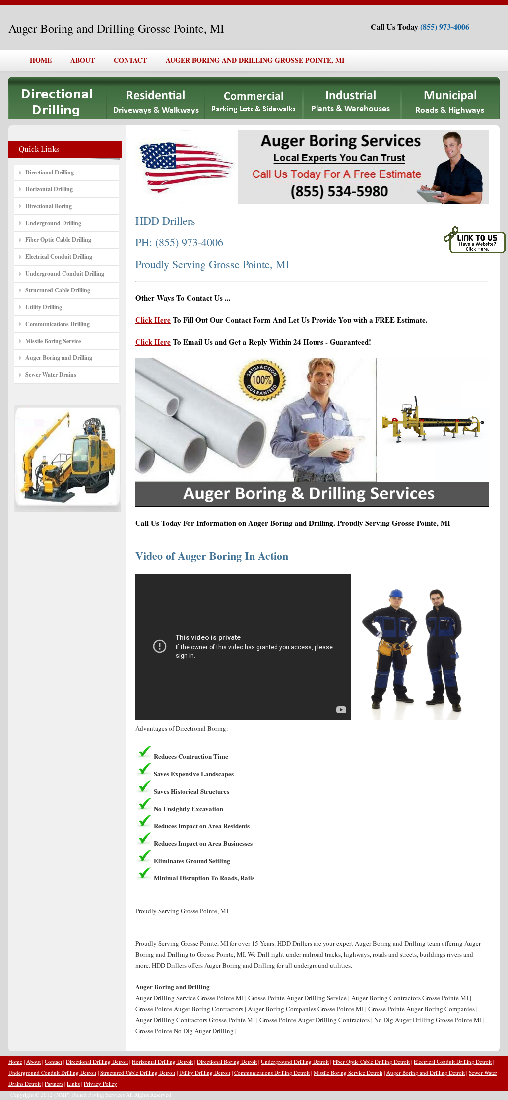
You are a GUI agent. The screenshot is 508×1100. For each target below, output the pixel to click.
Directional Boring (48, 206)
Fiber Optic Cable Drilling (58, 239)
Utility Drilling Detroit (204, 1072)
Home (15, 1061)
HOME (41, 60)
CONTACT (130, 60)
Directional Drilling (49, 172)
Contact (53, 1061)
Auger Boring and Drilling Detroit (425, 1072)
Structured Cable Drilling (57, 290)
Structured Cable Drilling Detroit (137, 1072)
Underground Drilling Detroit (295, 1061)
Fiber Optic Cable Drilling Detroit (371, 1061)
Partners (54, 1083)
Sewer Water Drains (50, 374)
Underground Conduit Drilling (64, 273)
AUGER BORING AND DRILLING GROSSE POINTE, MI (255, 60)
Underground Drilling (53, 223)
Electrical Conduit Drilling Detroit (453, 1061)
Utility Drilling (43, 307)
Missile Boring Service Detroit (348, 1072)
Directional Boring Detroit (227, 1061)
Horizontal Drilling (49, 189)
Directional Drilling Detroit (97, 1061)
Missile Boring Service (53, 341)
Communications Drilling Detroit (272, 1072)
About (33, 1061)
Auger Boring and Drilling (58, 357)
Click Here (153, 319)
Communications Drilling (57, 324)
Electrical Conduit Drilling (58, 256)
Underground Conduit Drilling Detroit (52, 1072)
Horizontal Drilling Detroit (162, 1061)
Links (73, 1083)
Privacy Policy (100, 1083)
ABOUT (82, 60)
